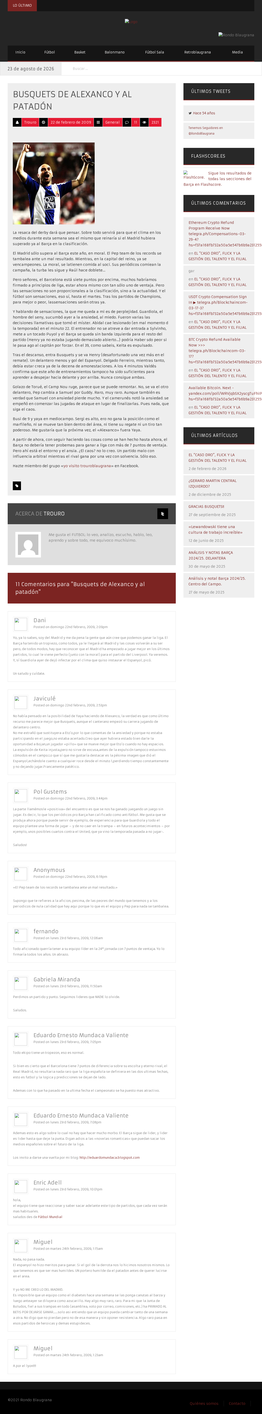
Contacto (237, 1403)
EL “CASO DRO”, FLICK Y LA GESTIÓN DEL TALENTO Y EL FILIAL (217, 458)
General (112, 122)
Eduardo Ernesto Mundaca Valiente (81, 1035)
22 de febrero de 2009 (71, 122)
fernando (46, 931)
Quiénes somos (204, 1403)
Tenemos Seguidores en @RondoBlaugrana (206, 130)
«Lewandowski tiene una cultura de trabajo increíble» (216, 529)
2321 (155, 122)
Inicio (20, 52)
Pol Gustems (50, 791)
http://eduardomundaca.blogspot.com (110, 1157)
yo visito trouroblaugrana (87, 466)
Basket (79, 52)
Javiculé (45, 698)
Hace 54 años (204, 113)
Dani (40, 620)
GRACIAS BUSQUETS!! (206, 506)
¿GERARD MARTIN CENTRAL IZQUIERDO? (212, 483)
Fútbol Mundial (50, 1217)
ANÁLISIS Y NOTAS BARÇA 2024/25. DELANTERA (211, 555)
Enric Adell (48, 1182)
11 (135, 122)
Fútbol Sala (154, 52)
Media (237, 52)
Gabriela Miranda (57, 979)
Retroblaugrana (197, 52)
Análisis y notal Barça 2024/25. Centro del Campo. (217, 581)
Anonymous (49, 870)
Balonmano (115, 52)
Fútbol (49, 52)
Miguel (43, 1242)
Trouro (30, 122)
